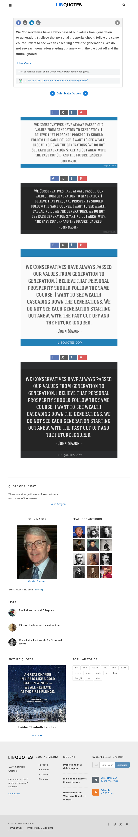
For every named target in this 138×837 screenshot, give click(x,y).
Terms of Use (15, 827)
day (98, 678)
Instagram (44, 769)
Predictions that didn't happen (36, 610)
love (85, 667)
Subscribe (122, 765)
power (123, 667)
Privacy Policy (33, 827)
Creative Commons (37, 581)
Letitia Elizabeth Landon (37, 727)
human (78, 673)
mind (88, 673)
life (76, 667)
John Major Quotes (69, 93)
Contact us (14, 793)
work (98, 673)
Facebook (44, 764)
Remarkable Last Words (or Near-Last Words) (74, 796)
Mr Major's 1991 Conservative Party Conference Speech (54, 80)
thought (78, 678)
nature (95, 667)
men (89, 678)
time (105, 667)
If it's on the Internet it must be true (39, 625)
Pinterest (43, 779)
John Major (23, 63)
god (114, 667)
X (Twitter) (44, 774)
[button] (124, 4)
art (107, 673)
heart (115, 673)
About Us (48, 827)
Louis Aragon (58, 504)
